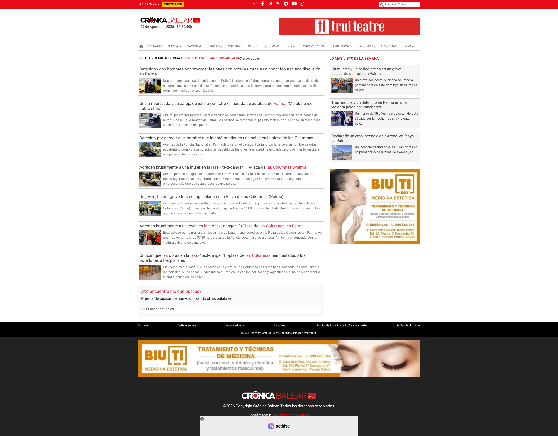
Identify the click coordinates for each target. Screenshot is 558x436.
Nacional (194, 46)
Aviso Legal (280, 325)
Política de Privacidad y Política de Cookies (342, 325)
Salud (252, 46)
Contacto (143, 325)
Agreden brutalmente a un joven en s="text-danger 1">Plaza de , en (222, 225)
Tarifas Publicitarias (408, 325)
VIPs (291, 46)
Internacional (341, 46)
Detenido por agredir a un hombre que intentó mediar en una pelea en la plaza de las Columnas (226, 137)
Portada (144, 58)
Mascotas (389, 46)
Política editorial (235, 325)
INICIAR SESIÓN (149, 4)
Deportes (215, 46)
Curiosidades (313, 46)
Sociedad (272, 46)
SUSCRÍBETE (173, 4)
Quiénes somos (187, 325)
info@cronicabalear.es (291, 415)
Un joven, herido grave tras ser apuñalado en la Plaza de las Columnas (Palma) (212, 196)
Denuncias (367, 46)
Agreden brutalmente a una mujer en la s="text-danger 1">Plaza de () (224, 167)
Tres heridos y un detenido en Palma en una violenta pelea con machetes (369, 104)
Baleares (155, 46)
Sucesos (174, 46)
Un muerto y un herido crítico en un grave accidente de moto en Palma (366, 71)
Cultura (234, 46)
